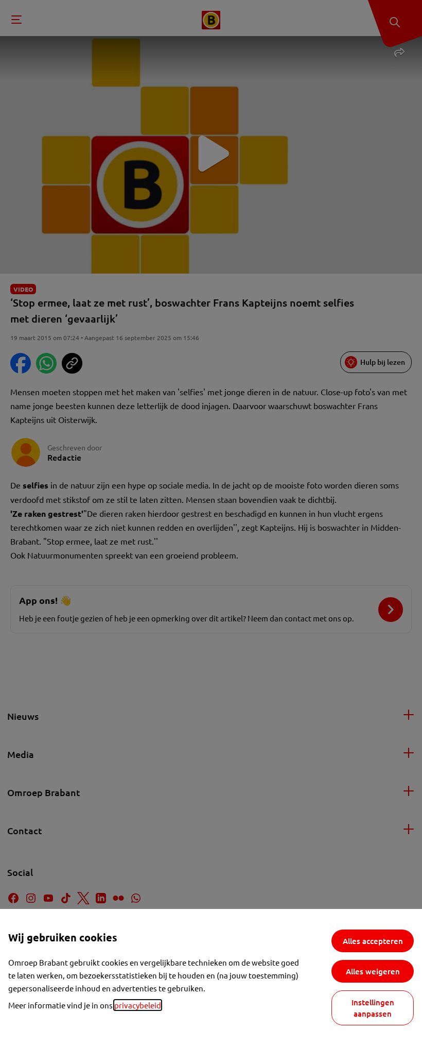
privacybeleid (137, 1005)
